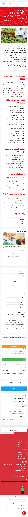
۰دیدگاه (17, 382)
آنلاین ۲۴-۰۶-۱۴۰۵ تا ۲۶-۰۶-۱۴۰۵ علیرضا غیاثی (16, 351)
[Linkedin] (22, 486)
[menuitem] (14, 497)
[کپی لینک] (25, 420)
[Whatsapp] (22, 489)
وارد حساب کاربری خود (9, 328)
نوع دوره (24, 348)
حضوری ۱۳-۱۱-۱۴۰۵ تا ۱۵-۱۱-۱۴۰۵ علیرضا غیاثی (17, 353)
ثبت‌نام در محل (14, 346)
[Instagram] (22, 492)
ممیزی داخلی (21, 411)
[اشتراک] (14, 388)
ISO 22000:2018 (21, 92)
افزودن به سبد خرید (14, 360)
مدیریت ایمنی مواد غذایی (18, 413)
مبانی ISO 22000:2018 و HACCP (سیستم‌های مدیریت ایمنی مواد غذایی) (14, 247)
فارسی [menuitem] (13, 497)
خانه (26, 21)
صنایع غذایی (21, 21)
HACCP (14, 92)
